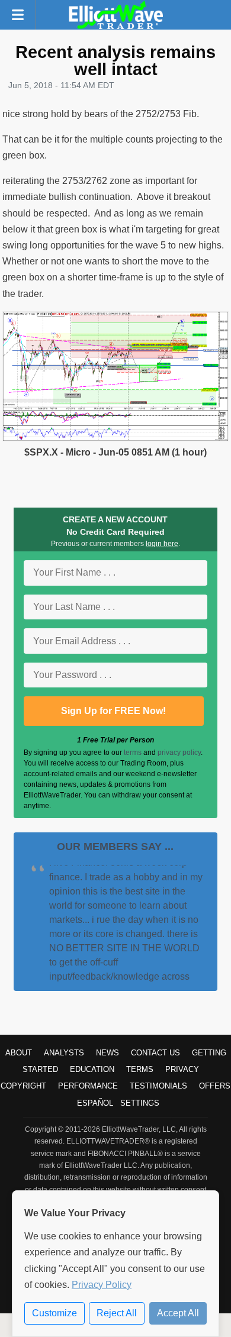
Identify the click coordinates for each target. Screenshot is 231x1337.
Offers (214, 1085)
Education (92, 1069)
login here (162, 544)
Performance (88, 1085)
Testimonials (158, 1085)
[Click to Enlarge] (115, 438)
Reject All (117, 1313)
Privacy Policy (101, 1285)
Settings (139, 1103)
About (18, 1052)
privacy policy (179, 752)
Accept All (178, 1313)
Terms (139, 1069)
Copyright (23, 1085)
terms (133, 752)
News (107, 1052)
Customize (54, 1313)
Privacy (182, 1069)
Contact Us (155, 1052)
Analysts (64, 1052)
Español (95, 1103)
